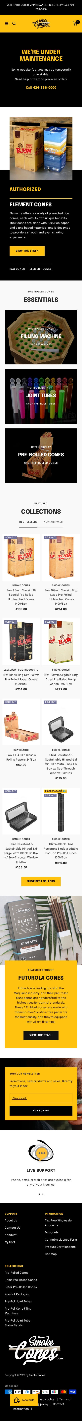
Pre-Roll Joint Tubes (18, 1301)
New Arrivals (53, 522)
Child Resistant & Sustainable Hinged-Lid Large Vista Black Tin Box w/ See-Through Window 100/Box (21, 853)
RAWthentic (21, 750)
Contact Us (12, 1227)
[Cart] (75, 24)
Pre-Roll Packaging (17, 1294)
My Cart (10, 1242)
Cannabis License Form (61, 1239)
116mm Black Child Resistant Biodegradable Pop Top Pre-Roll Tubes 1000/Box (61, 851)
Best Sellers (28, 522)
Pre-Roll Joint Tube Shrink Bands (17, 1323)
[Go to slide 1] (39, 1194)
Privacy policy (45, 1399)
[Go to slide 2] (42, 1194)
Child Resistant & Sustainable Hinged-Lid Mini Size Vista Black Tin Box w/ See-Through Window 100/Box (61, 764)
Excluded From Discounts (21, 670)
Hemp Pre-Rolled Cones (21, 1280)
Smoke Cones (21, 585)
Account (11, 1235)
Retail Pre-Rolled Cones (21, 1287)
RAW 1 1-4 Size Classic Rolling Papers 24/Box (21, 757)
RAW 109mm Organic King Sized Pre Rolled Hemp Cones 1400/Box (61, 679)
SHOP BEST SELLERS (41, 881)
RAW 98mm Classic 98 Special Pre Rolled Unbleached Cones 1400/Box (21, 597)
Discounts (52, 1232)
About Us (11, 1220)
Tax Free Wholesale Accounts (58, 1223)
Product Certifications (60, 1247)
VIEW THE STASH (27, 251)
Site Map (51, 1254)
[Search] (14, 23)
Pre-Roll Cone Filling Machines (18, 1311)
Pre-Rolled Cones (16, 1272)
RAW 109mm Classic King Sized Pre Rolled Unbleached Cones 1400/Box (61, 597)
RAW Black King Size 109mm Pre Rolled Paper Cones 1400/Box (21, 679)
